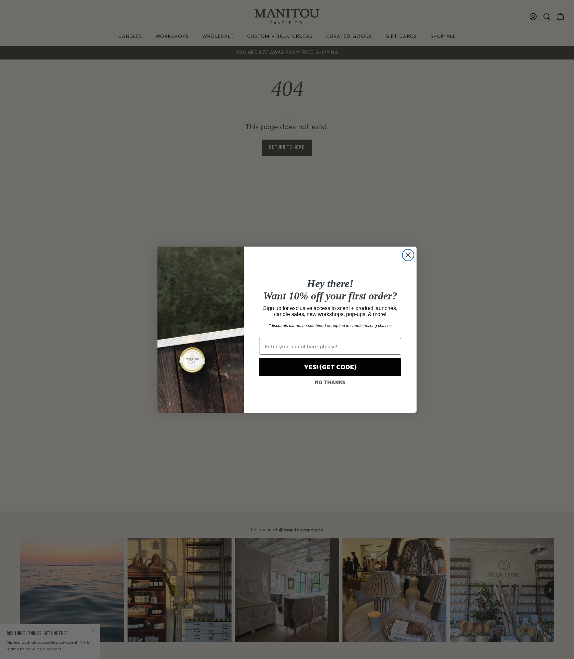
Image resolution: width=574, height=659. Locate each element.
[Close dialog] (408, 255)
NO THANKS (330, 382)
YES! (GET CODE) (330, 367)
